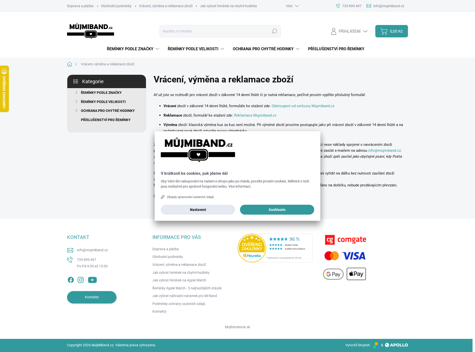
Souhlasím (277, 210)
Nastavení (198, 210)
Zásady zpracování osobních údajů (190, 197)
